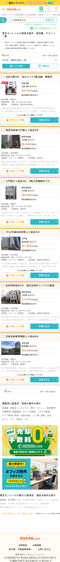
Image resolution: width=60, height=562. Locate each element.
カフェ (5, 419)
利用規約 (23, 545)
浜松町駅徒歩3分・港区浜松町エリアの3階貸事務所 (31, 285)
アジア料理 (7, 415)
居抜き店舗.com (9, 514)
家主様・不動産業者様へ (21, 549)
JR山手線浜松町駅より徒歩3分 (23, 232)
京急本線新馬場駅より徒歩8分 (22, 336)
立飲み (19, 419)
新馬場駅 (25, 346)
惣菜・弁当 (46, 415)
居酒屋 (5, 408)
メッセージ (48, 11)
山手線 (24, 239)
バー (12, 419)
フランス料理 (29, 412)
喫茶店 (13, 408)
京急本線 (25, 83)
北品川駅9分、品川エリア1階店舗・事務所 (29, 77)
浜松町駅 (25, 242)
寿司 (33, 408)
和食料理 (51, 408)
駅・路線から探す (26, 514)
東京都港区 (26, 148)
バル (26, 419)
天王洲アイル (14, 500)
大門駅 (24, 140)
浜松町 (3, 500)
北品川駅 (25, 86)
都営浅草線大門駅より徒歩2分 (22, 130)
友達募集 (41, 11)
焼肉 (17, 415)
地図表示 (46, 66)
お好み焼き (26, 415)
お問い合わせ (44, 549)
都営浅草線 (26, 137)
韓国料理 (16, 412)
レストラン (23, 408)
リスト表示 (18, 66)
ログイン (56, 11)
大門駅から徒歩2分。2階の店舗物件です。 (29, 181)
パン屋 (36, 415)
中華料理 (6, 412)
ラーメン (41, 408)
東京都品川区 (27, 95)
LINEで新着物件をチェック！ (45, 28)
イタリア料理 (43, 412)
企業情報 (37, 545)
